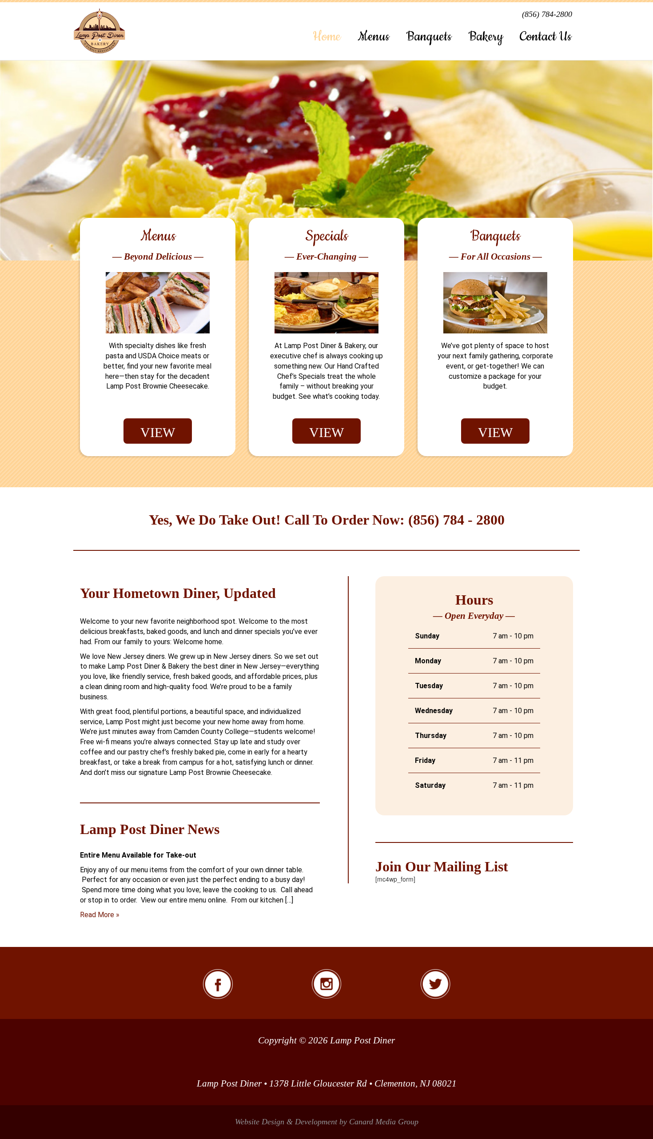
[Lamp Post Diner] (99, 31)
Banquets (428, 37)
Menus (373, 37)
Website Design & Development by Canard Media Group (326, 1121)
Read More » (99, 914)
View (157, 432)
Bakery (485, 37)
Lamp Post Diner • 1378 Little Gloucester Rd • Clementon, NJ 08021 (327, 1083)
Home (327, 37)
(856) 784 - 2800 (456, 520)
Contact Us (545, 37)
